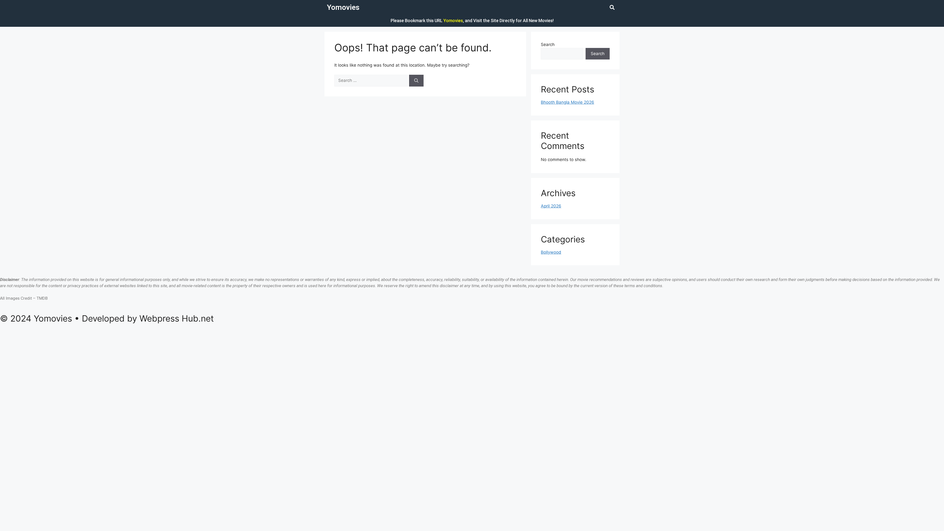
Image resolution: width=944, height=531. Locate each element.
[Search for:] (371, 80)
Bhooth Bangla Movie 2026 (567, 102)
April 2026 (551, 206)
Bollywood (551, 252)
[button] (612, 7)
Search (548, 44)
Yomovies (343, 7)
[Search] (416, 81)
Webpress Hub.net (176, 318)
